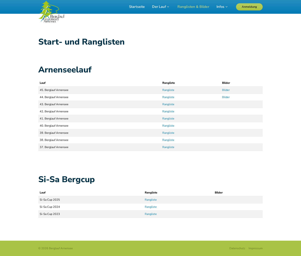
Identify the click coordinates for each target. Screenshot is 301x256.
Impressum (256, 248)
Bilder (226, 90)
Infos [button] (221, 6)
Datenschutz (237, 248)
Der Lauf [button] (159, 6)
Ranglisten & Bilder (193, 6)
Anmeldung (249, 7)
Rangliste (168, 90)
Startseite (137, 6)
